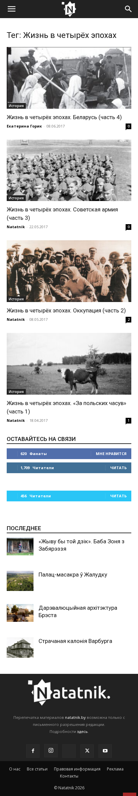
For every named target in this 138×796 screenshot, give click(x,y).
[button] (11, 9)
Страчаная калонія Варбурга (75, 641)
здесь (82, 731)
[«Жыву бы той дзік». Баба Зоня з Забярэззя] (20, 546)
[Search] (128, 9)
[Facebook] (33, 751)
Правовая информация (77, 769)
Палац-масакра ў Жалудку (73, 574)
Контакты (69, 776)
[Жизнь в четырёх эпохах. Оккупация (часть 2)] (69, 271)
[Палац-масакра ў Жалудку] (20, 581)
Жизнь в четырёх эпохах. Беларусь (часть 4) (64, 117)
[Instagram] (51, 750)
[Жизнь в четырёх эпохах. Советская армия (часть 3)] (69, 170)
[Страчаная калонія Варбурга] (20, 647)
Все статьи (37, 769)
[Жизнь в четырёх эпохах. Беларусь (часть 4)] (69, 78)
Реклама (115, 769)
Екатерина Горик (24, 126)
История (16, 105)
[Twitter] (87, 751)
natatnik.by (75, 717)
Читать (118, 467)
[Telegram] (69, 751)
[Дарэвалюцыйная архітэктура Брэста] (20, 613)
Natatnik (16, 226)
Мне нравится (111, 453)
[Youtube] (105, 751)
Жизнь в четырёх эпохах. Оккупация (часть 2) (66, 310)
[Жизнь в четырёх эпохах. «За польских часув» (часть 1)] (69, 364)
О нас (14, 769)
